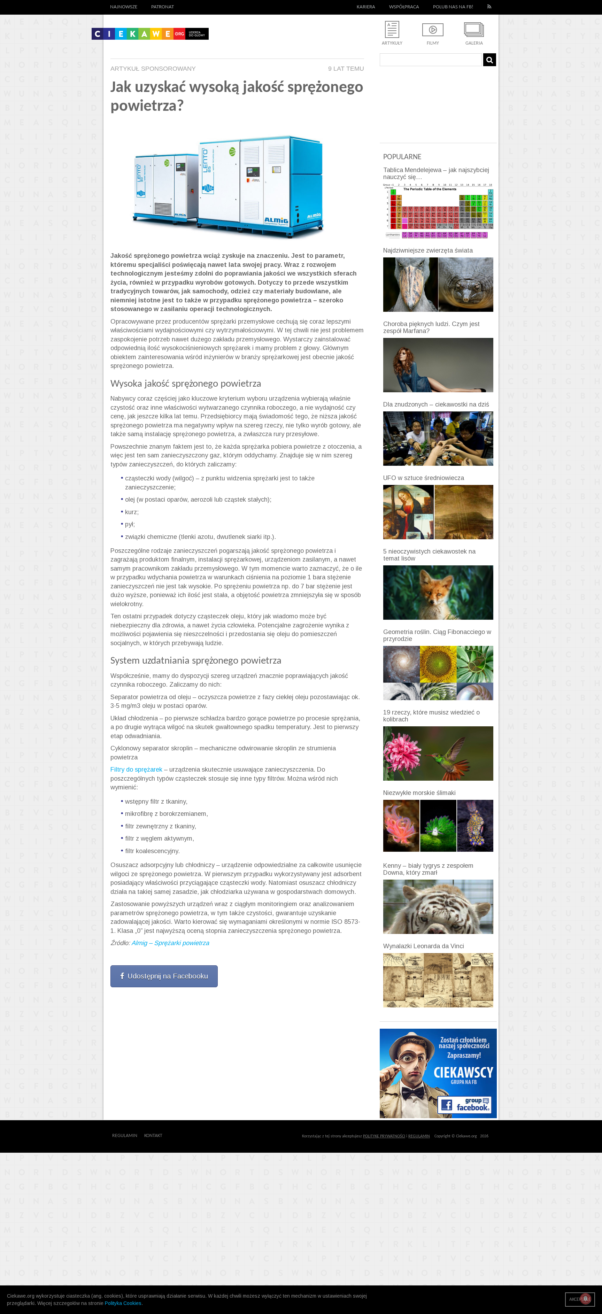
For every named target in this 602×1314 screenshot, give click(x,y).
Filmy (433, 43)
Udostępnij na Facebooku (168, 976)
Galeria (474, 43)
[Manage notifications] (585, 1298)
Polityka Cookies (123, 1303)
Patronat (162, 7)
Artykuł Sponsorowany (153, 68)
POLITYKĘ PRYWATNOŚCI (384, 1136)
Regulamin (124, 1135)
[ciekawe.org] (150, 36)
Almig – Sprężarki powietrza (170, 943)
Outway (178, 1135)
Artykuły (392, 43)
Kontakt (153, 1135)
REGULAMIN (419, 1136)
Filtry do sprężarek (136, 769)
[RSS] (489, 7)
